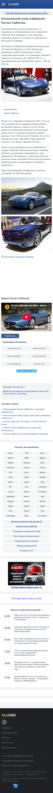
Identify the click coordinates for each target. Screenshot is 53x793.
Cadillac (10, 463)
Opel (42, 496)
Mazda (26, 492)
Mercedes (42, 492)
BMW (26, 458)
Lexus (10, 492)
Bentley (10, 458)
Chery (42, 463)
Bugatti (42, 458)
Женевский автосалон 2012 (36, 391)
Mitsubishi (10, 496)
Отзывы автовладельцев (14, 364)
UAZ (42, 511)
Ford (10, 472)
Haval (11, 477)
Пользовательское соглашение (17, 761)
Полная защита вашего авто (25, 587)
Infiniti (10, 482)
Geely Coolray (28, 615)
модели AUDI (37, 627)
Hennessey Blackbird (40, 639)
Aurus (42, 453)
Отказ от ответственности (15, 765)
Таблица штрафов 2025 (26, 546)
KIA (10, 487)
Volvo (26, 516)
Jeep (42, 482)
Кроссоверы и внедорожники (26, 536)
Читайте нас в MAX (26, 371)
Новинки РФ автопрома (39, 348)
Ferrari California (16, 391)
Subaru (26, 506)
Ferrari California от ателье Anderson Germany (26, 434)
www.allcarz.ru (18, 387)
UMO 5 (16, 650)
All (14, 4)
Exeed (42, 467)
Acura (10, 453)
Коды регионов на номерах (26, 541)
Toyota (26, 511)
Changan (26, 463)
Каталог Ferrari (10, 109)
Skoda (10, 506)
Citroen (26, 467)
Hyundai (42, 477)
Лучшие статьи (26, 551)
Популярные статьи (39, 364)
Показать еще (10, 336)
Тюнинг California (11, 113)
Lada (26, 487)
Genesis (42, 472)
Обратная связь (9, 732)
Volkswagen (10, 516)
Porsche (26, 501)
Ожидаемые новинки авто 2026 (26, 531)
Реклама (6, 737)
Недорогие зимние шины (14, 356)
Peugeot (11, 501)
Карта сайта (8, 742)
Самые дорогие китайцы (39, 356)
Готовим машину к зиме (14, 348)
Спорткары (22, 394)
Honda (26, 477)
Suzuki (42, 506)
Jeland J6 (30, 676)
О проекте (7, 728)
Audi (26, 453)
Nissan (26, 496)
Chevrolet (10, 467)
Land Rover (42, 487)
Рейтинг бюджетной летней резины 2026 (26, 13)
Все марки (42, 516)
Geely (27, 472)
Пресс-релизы (9, 747)
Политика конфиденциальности (17, 756)
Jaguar (26, 482)
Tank (10, 511)
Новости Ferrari (9, 394)
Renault (42, 501)
